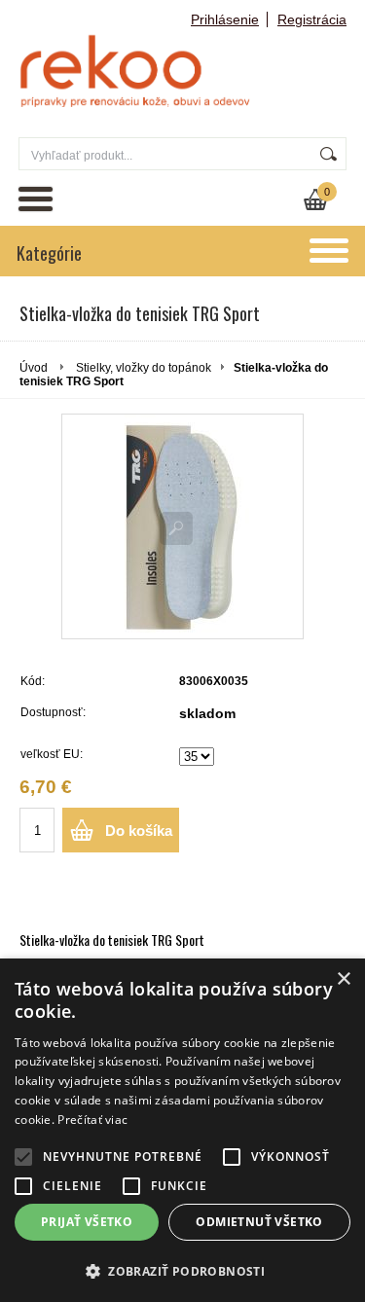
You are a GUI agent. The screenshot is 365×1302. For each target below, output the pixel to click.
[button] (182, 1270)
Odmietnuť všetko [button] (259, 1221)
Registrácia (312, 19)
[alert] (182, 1130)
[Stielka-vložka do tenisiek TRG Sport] (182, 526)
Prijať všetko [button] (86, 1221)
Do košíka (138, 830)
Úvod (33, 368)
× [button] (343, 979)
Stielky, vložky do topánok (143, 368)
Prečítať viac (92, 1119)
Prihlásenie (225, 19)
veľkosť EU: (51, 754)
